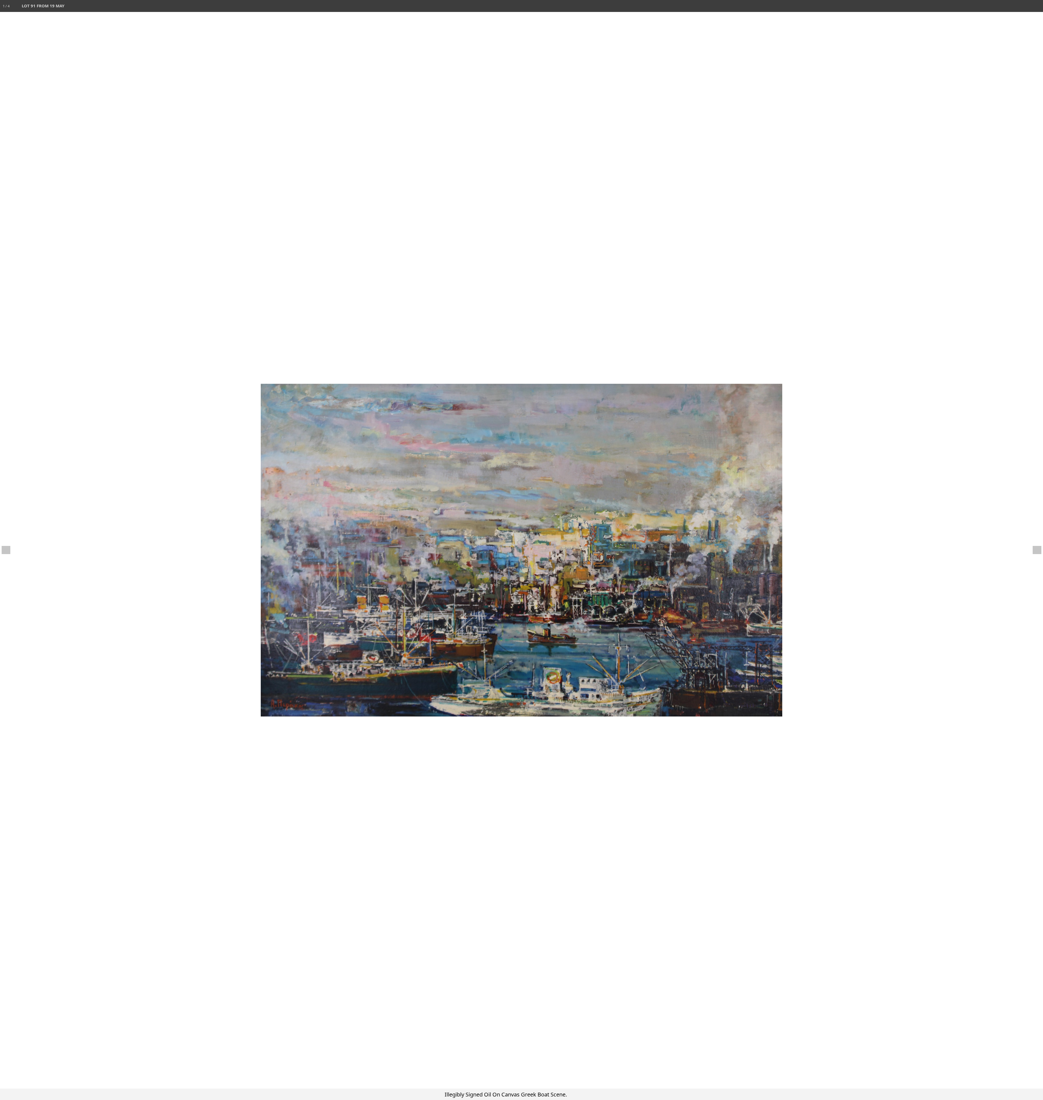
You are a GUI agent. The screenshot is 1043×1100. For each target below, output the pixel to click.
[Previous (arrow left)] (9, 550)
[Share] (1025, 6)
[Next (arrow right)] (1033, 550)
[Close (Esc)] (1037, 6)
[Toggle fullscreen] (1013, 6)
